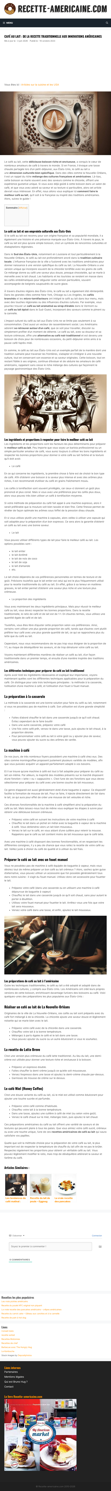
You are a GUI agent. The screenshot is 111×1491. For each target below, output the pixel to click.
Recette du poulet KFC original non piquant (21, 1305)
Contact (8, 1386)
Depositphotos (25, 1355)
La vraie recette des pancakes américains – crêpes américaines (31, 1309)
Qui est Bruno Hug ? (16, 1381)
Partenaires (11, 1371)
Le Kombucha (7, 1351)
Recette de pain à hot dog (13, 1317)
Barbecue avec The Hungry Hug (16, 1347)
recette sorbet (8, 1335)
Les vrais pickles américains (14, 1301)
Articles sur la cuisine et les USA (40, 84)
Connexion (96, 1235)
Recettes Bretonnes (10, 1339)
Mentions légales (14, 1376)
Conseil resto (7, 1331)
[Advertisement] (55, 62)
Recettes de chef (9, 1343)
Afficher (23, 208)
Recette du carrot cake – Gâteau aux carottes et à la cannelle (30, 1313)
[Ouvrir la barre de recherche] (107, 23)
